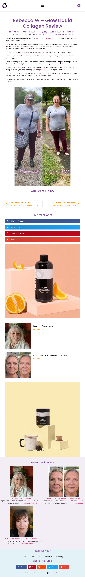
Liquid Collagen (56, 32)
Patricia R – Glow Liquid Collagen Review (21, 538)
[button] (42, 5)
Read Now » (37, 329)
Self (40, 557)
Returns (57, 573)
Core (33, 557)
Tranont (48, 38)
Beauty (24, 557)
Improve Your (42, 550)
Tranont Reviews (64, 34)
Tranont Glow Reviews (41, 34)
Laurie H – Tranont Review (43, 326)
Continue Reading (30, 503)
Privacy (50, 573)
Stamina (48, 557)
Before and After (18, 32)
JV (31, 573)
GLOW (37, 56)
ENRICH (43, 70)
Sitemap (44, 573)
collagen (22, 56)
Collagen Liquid (38, 32)
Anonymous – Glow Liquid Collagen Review (50, 355)
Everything (59, 557)
